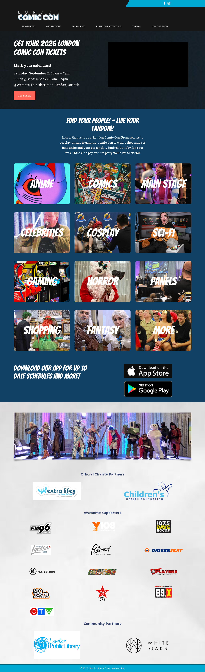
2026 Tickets (28, 26)
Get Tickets (24, 95)
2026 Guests (78, 26)
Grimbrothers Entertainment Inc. (107, 668)
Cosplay (136, 26)
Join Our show (160, 26)
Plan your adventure (108, 26)
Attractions (53, 26)
